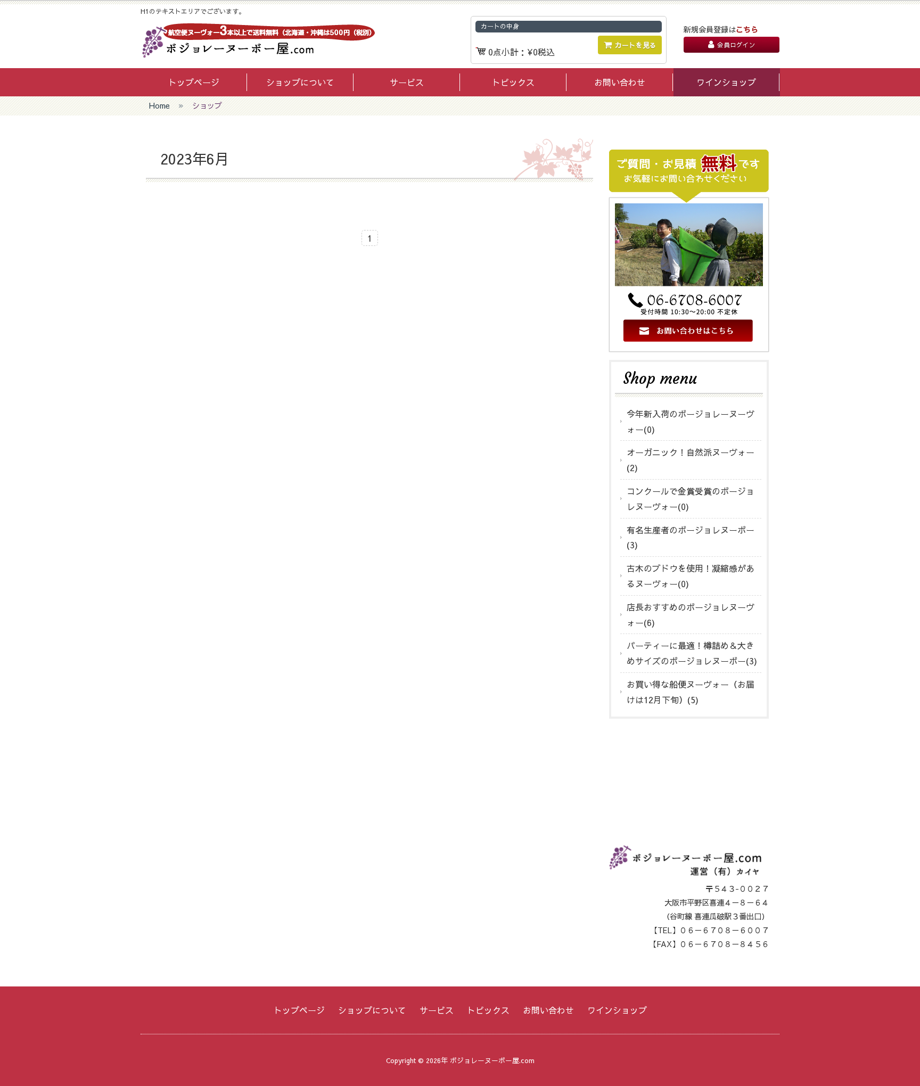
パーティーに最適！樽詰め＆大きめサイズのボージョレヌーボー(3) (692, 653)
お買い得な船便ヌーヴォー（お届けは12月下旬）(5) (690, 691)
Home (159, 105)
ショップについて (300, 82)
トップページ (193, 82)
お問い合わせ (619, 82)
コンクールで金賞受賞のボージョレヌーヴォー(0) (690, 498)
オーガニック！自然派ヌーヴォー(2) (690, 459)
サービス (407, 82)
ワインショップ (726, 82)
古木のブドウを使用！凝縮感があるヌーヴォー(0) (690, 575)
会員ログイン (736, 44)
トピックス (513, 82)
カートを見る (635, 45)
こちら (747, 29)
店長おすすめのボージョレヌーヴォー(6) (690, 614)
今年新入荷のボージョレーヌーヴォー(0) (690, 421)
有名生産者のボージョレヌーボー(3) (690, 537)
